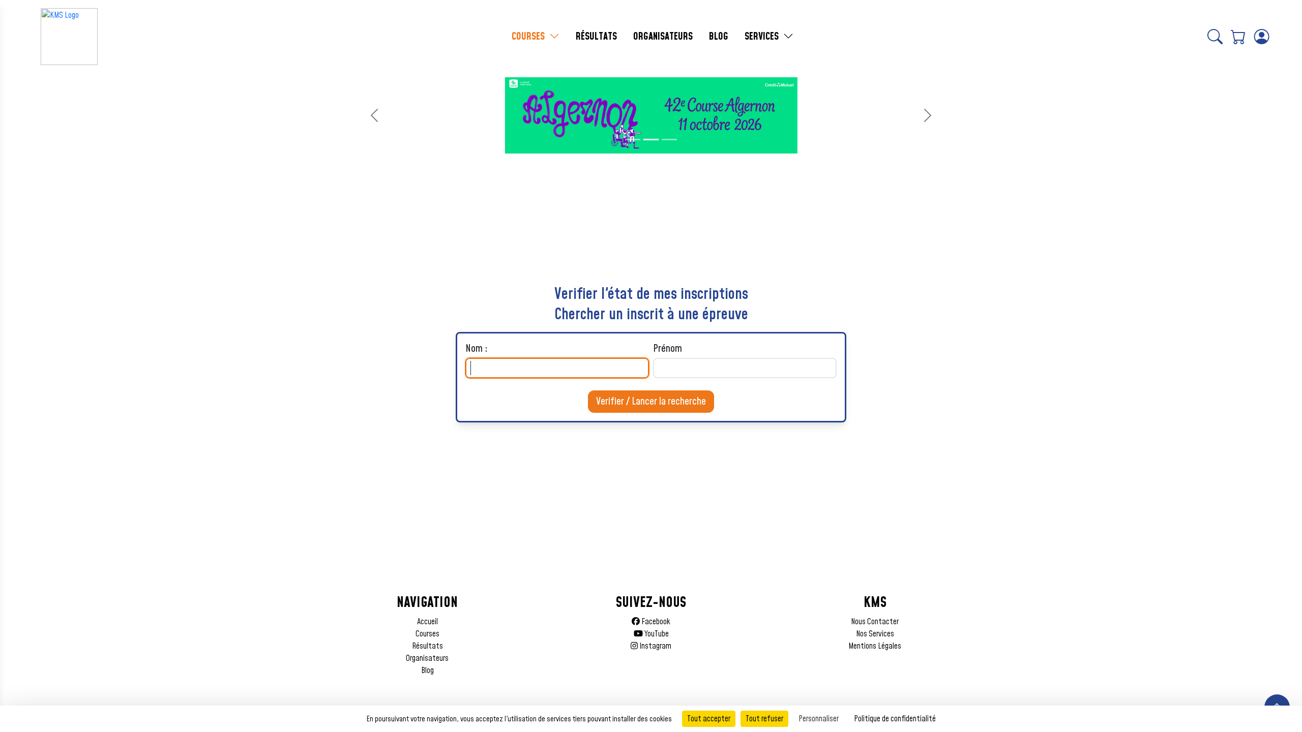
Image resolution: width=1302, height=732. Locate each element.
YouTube (656, 633)
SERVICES (763, 36)
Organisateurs (427, 658)
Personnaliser (818, 718)
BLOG (718, 36)
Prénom (667, 349)
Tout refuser (764, 718)
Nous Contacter (875, 621)
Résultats (427, 646)
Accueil (427, 621)
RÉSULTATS (596, 36)
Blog (427, 670)
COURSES (529, 36)
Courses (427, 633)
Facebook (655, 621)
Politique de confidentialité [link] (895, 718)
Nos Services (875, 633)
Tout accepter (708, 718)
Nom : (476, 349)
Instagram (654, 646)
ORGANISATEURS (663, 36)
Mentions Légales (874, 646)
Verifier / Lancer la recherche (651, 401)
